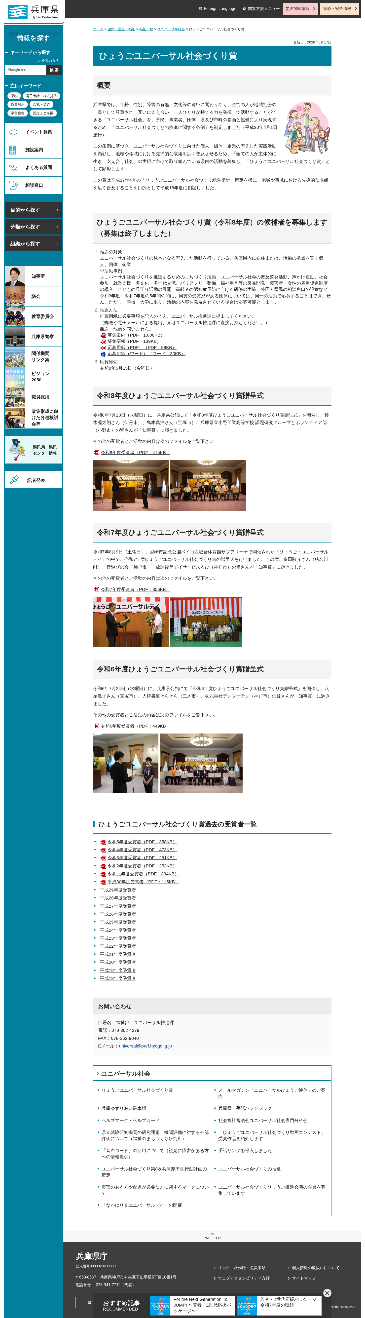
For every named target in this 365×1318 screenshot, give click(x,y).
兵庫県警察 (43, 336)
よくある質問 (38, 167)
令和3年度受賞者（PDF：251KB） (142, 857)
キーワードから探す (30, 52)
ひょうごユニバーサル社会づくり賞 (137, 1090)
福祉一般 (146, 29)
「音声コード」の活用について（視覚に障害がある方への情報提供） (155, 1153)
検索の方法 (50, 61)
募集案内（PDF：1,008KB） (136, 335)
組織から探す (25, 243)
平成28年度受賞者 (118, 897)
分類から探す (25, 227)
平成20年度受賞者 (118, 962)
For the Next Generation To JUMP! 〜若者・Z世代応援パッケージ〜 (202, 1305)
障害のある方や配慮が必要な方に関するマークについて (155, 1190)
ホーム (98, 29)
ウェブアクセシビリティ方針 (244, 1278)
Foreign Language (220, 8)
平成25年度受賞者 (118, 922)
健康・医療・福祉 (121, 29)
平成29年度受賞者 (118, 890)
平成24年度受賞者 (118, 930)
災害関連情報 (298, 8)
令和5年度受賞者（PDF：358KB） (142, 841)
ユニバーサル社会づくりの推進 (249, 1168)
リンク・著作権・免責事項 (242, 1268)
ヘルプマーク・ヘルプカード (131, 1120)
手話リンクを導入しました (245, 1150)
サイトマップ (304, 1278)
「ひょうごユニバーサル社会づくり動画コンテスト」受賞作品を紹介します (272, 1135)
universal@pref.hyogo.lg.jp (145, 1046)
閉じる (327, 1293)
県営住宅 (18, 113)
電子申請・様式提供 (41, 96)
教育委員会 (43, 316)
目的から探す (25, 210)
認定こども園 (43, 113)
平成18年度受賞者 (118, 978)
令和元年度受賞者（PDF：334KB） (143, 873)
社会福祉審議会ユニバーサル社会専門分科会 (263, 1120)
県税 (14, 96)
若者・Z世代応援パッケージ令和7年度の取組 (288, 1302)
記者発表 (36, 480)
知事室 (38, 276)
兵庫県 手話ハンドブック (245, 1108)
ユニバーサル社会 (171, 29)
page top (212, 1238)
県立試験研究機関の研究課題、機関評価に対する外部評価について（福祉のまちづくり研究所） (155, 1135)
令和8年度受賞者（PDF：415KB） (135, 452)
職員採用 (18, 104)
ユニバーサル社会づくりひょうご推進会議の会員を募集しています (272, 1190)
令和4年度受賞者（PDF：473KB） (142, 849)
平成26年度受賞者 (118, 914)
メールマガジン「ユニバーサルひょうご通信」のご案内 (272, 1093)
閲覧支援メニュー (264, 8)
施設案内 (34, 149)
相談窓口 (34, 185)
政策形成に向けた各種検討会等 (45, 417)
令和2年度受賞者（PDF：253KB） (142, 865)
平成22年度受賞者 (118, 946)
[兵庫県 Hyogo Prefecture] (35, 13)
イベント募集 (38, 131)
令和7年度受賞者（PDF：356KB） (135, 589)
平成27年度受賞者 (118, 906)
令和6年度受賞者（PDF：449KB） (135, 726)
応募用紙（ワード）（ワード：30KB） (146, 353)
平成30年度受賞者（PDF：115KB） (143, 881)
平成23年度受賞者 (118, 938)
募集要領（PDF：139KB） (134, 341)
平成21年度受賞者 (118, 954)
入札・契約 (41, 104)
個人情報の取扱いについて (316, 1268)
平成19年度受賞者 (118, 970)
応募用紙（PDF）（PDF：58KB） (142, 347)
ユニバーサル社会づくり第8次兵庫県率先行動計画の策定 (154, 1172)
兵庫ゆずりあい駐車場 (124, 1108)
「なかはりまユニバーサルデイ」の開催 (142, 1205)
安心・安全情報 (337, 8)
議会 (36, 296)
